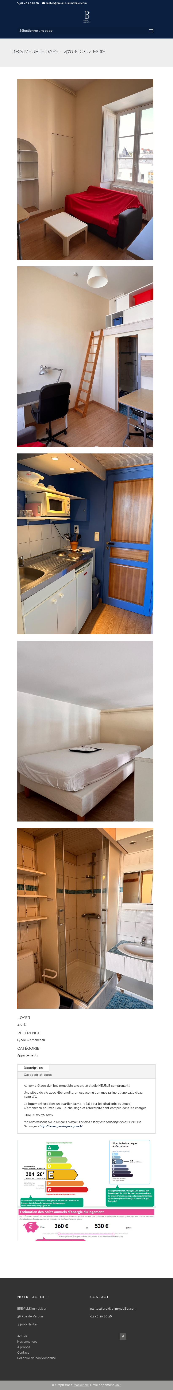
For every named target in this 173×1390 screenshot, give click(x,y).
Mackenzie (81, 1385)
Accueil (22, 1336)
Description (33, 1067)
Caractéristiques (38, 1074)
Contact (23, 1352)
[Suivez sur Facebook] (123, 1336)
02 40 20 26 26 (101, 1316)
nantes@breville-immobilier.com (113, 1308)
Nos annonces (27, 1341)
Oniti (118, 1385)
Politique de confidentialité (36, 1358)
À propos (23, 1347)
